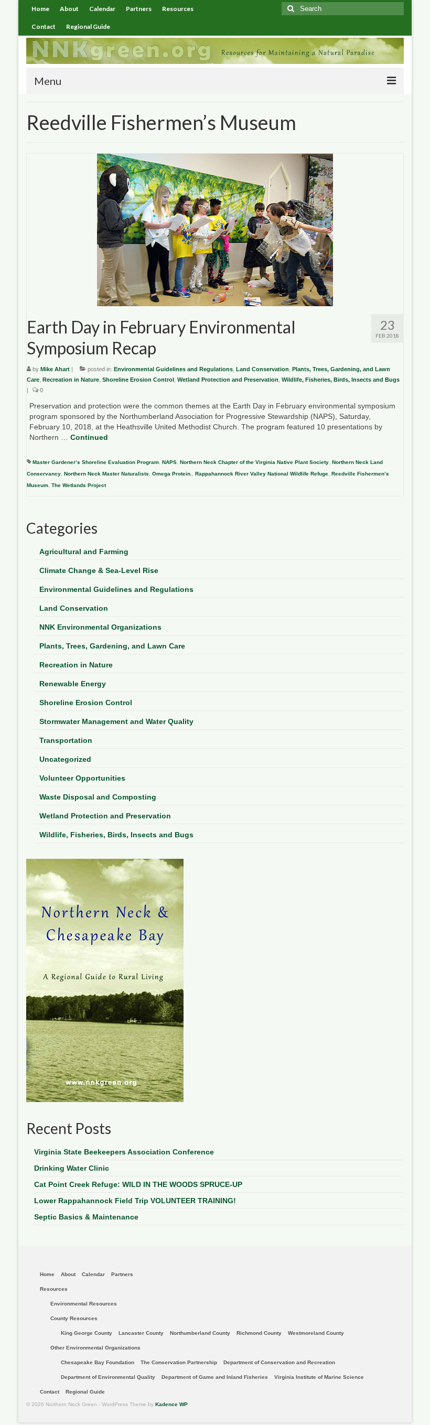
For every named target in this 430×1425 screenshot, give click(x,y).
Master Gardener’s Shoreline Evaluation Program (96, 462)
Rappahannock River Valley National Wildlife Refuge (261, 474)
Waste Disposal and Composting (97, 797)
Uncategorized (65, 759)
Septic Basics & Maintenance (86, 1217)
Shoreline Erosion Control (138, 379)
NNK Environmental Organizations (100, 627)
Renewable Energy (72, 683)
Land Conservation (262, 369)
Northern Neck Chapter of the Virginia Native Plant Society (254, 462)
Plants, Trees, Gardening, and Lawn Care (112, 646)
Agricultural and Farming (83, 551)
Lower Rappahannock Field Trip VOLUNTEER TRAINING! (135, 1200)
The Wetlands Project (78, 485)
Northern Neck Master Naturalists (106, 474)
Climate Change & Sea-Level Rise (98, 570)
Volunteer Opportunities (82, 778)
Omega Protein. (172, 474)
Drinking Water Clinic (71, 1168)
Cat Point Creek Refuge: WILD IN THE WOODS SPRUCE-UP (138, 1184)
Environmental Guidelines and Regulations (173, 369)
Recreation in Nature (70, 379)
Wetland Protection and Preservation (227, 379)
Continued (89, 437)
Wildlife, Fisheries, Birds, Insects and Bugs (341, 379)
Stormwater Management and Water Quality (116, 721)
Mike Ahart (55, 369)
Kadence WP (171, 1404)
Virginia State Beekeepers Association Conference (124, 1152)
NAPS (169, 462)
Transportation (65, 740)
